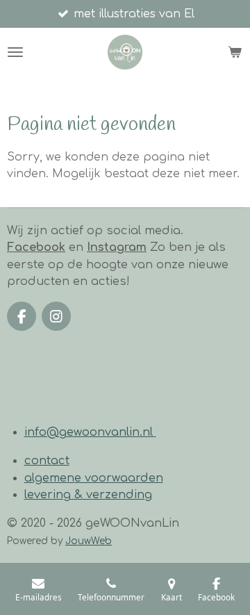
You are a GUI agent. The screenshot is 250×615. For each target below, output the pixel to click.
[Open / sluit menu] (15, 52)
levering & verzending (88, 495)
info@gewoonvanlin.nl (90, 432)
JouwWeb (88, 541)
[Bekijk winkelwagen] (234, 52)
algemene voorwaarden (93, 478)
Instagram (117, 247)
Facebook (36, 247)
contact (46, 460)
